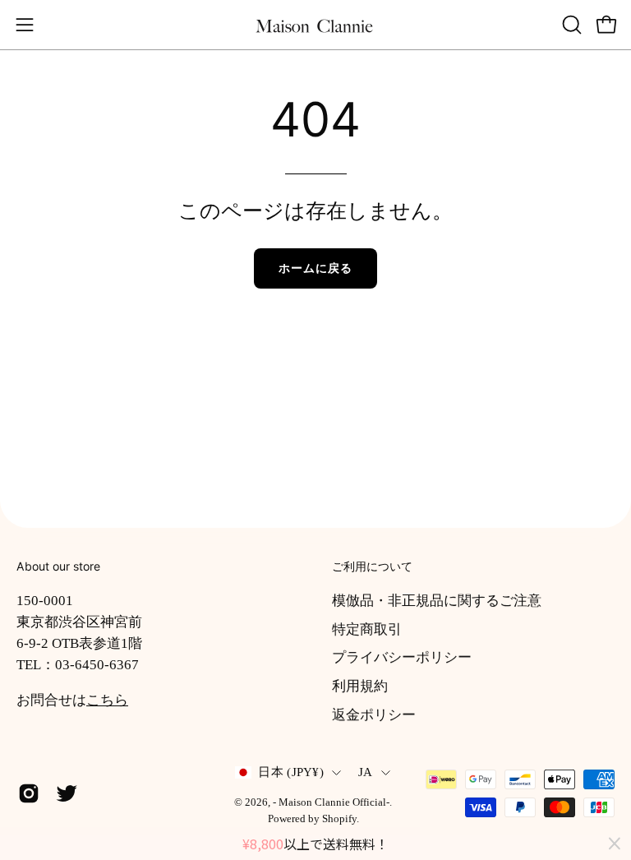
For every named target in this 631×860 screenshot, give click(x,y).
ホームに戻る (315, 268)
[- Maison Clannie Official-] (315, 25)
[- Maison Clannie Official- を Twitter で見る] (66, 793)
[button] (570, 24)
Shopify (339, 819)
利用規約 (360, 685)
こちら (107, 700)
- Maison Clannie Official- (331, 802)
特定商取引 (367, 628)
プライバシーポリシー (402, 657)
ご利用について (372, 566)
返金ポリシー (374, 714)
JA (365, 772)
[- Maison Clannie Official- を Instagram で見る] (28, 793)
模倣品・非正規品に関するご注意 (436, 600)
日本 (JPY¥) (291, 772)
